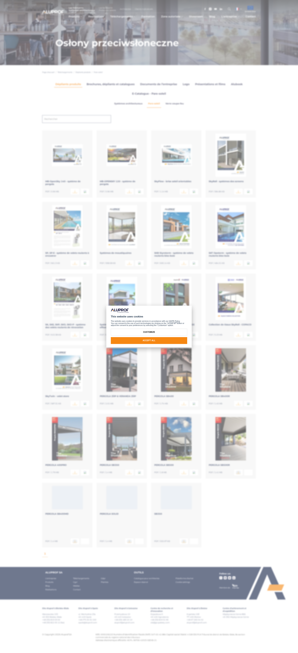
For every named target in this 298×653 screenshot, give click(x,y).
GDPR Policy (174, 321)
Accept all (149, 340)
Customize (149, 332)
